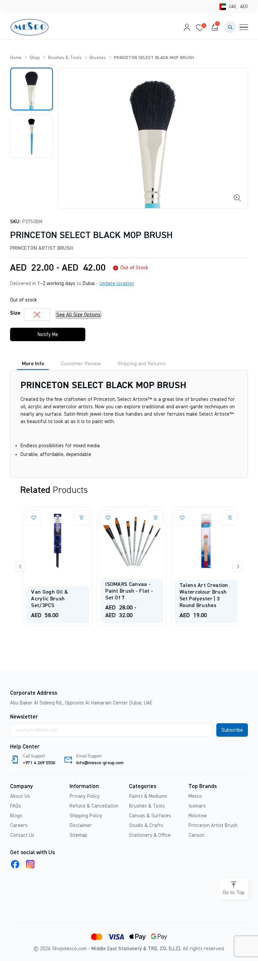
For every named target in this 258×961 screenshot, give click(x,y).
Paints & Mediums (148, 796)
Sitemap (78, 835)
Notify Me (48, 334)
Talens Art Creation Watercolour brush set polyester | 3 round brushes (200, 595)
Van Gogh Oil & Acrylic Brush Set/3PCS (46, 599)
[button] (230, 27)
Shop (35, 57)
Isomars (197, 806)
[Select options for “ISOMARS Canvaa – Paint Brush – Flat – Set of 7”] (152, 517)
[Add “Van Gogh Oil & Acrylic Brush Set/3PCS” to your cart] (78, 517)
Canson (196, 835)
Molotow (197, 815)
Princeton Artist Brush (41, 248)
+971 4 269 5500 (39, 763)
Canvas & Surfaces (150, 815)
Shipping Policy (86, 815)
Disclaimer (81, 825)
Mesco (195, 796)
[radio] (37, 314)
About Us (20, 796)
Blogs (16, 815)
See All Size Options (78, 314)
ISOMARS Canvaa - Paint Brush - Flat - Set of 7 (125, 591)
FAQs (15, 806)
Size (15, 313)
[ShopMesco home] (30, 27)
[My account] (185, 27)
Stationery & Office (150, 835)
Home (16, 57)
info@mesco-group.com (100, 763)
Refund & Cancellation (94, 806)
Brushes (98, 57)
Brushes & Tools (65, 57)
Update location (116, 283)
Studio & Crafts (146, 825)
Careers (19, 825)
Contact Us (22, 835)
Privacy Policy (85, 796)
